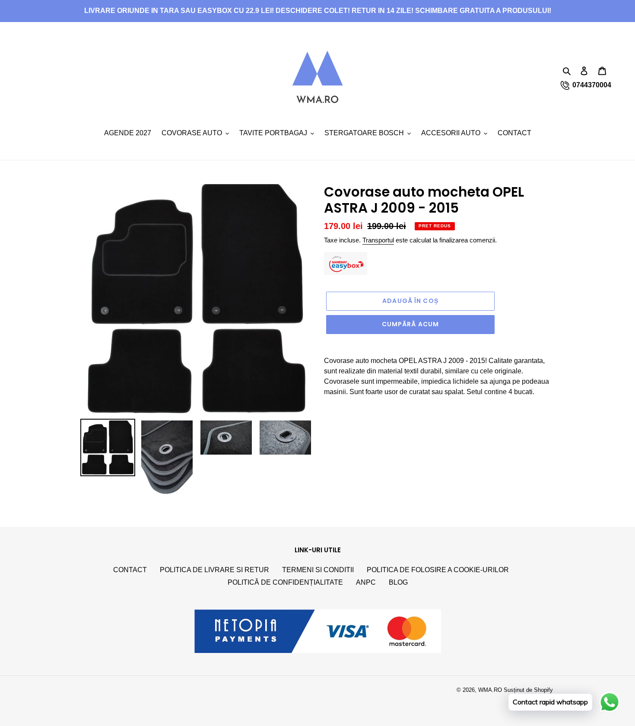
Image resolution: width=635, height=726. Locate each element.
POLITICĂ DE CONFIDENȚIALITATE (285, 582)
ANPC (366, 582)
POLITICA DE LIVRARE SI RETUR (214, 569)
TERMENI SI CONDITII (318, 569)
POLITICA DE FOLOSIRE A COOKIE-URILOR (438, 569)
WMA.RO (490, 690)
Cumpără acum (410, 324)
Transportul (378, 240)
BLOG (398, 582)
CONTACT (130, 569)
